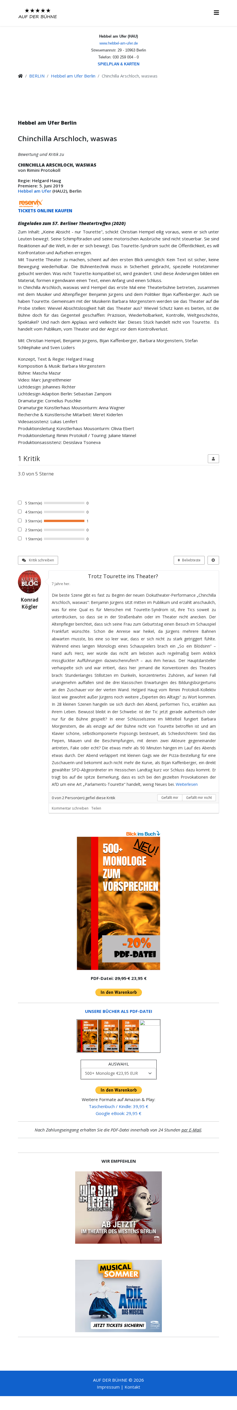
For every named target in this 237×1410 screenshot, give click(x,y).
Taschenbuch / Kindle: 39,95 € (118, 1106)
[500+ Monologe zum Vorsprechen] (118, 903)
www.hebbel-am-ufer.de (118, 43)
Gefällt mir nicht (199, 797)
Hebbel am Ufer (34, 191)
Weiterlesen (187, 784)
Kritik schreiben (41, 560)
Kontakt (132, 1387)
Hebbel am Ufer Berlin (73, 76)
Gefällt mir (169, 797)
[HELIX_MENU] (216, 12)
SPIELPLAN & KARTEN (118, 64)
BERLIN (37, 76)
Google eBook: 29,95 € (118, 1113)
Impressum (108, 1387)
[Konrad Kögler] (32, 582)
